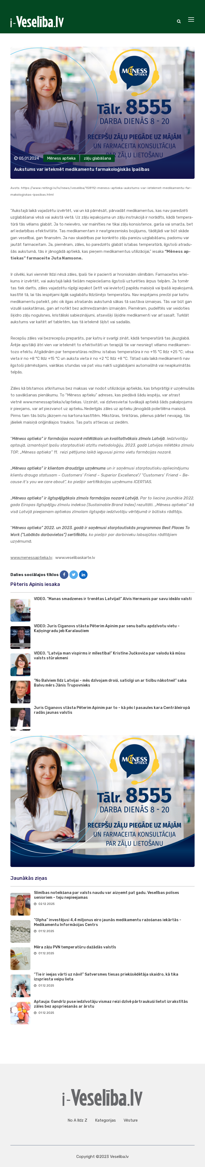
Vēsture (131, 1120)
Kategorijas (105, 1120)
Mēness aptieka (61, 158)
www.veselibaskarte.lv (75, 557)
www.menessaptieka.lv (31, 557)
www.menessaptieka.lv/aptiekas (52, 402)
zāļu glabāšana (97, 158)
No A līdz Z (77, 1120)
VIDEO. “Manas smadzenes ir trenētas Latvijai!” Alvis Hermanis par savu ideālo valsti (113, 599)
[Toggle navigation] (191, 19)
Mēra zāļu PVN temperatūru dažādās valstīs (75, 947)
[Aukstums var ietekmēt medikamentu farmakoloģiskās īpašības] (64, 574)
